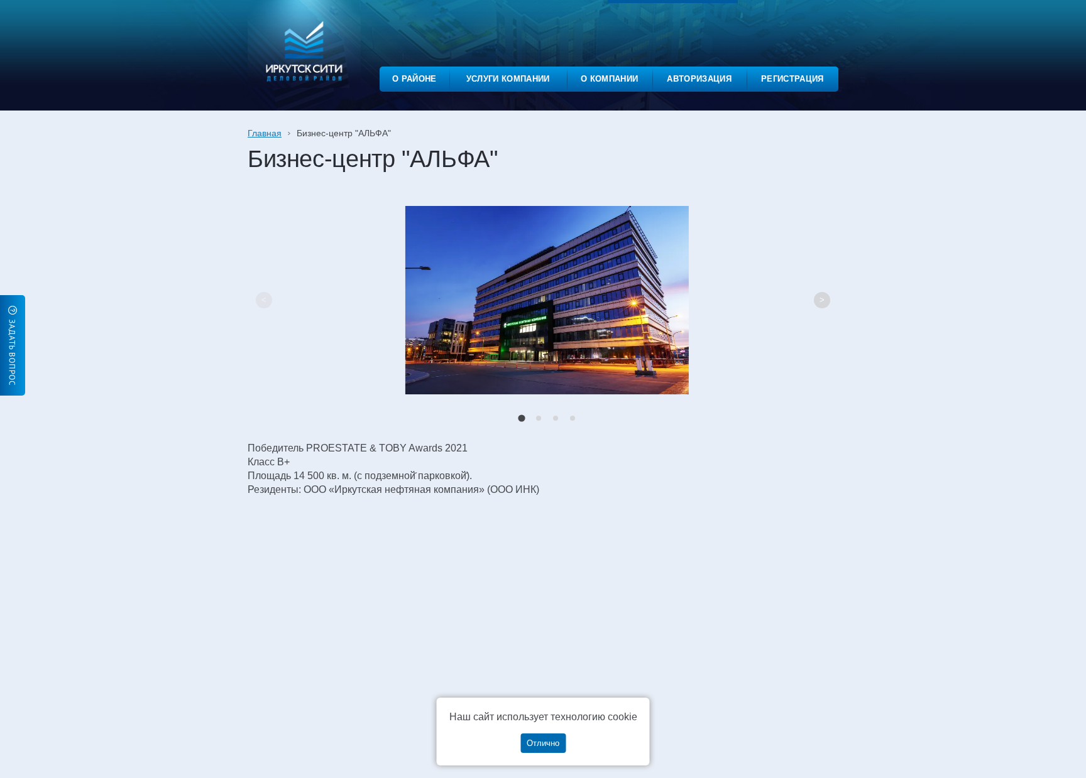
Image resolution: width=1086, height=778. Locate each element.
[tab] (521, 417)
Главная (265, 133)
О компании (609, 79)
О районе (414, 79)
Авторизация (699, 79)
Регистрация (792, 79)
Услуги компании (508, 79)
